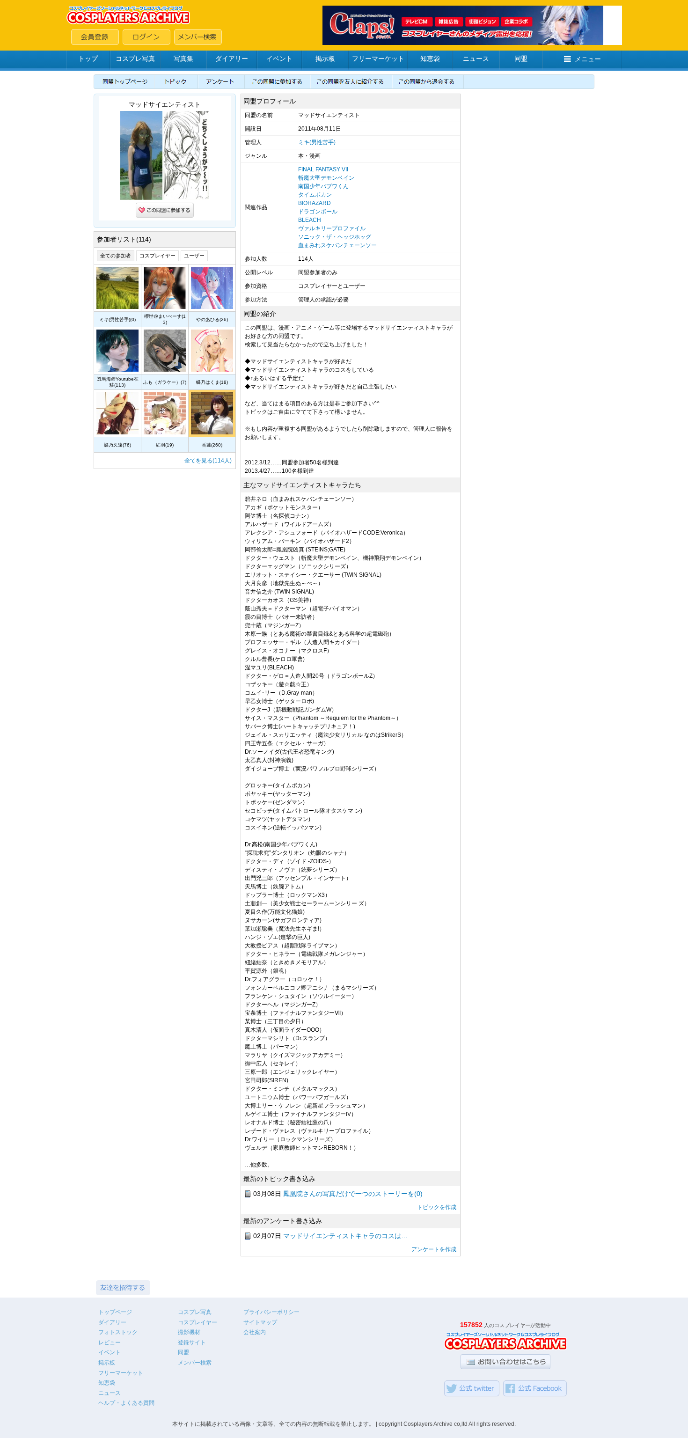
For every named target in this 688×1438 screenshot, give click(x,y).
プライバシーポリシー (271, 1312)
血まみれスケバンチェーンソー (337, 245)
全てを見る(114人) (208, 460)
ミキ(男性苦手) (317, 142)
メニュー (588, 59)
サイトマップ (260, 1322)
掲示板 (325, 58)
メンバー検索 (195, 1362)
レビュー (109, 1342)
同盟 (520, 58)
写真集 (183, 58)
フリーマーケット (378, 58)
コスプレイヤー (157, 255)
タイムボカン (315, 194)
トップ (88, 58)
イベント (279, 58)
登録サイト (192, 1342)
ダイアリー (231, 58)
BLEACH (309, 220)
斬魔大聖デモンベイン (326, 178)
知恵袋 (430, 58)
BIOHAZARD (314, 203)
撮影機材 (189, 1332)
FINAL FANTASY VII (323, 169)
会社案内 (254, 1332)
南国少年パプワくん (323, 186)
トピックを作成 (436, 1207)
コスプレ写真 (135, 58)
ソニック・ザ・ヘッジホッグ (334, 237)
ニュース (476, 58)
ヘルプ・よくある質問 (126, 1403)
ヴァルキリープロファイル (332, 228)
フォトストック (118, 1332)
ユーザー (194, 255)
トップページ (115, 1312)
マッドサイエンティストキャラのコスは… (345, 1236)
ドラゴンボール (317, 211)
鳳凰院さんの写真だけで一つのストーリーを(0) (353, 1193)
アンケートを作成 (433, 1249)
